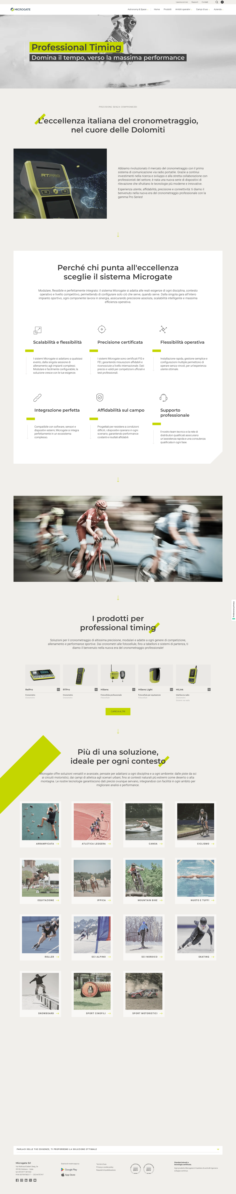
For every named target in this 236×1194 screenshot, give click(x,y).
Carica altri (118, 711)
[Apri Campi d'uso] (209, 9)
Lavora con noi (182, 2)
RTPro (66, 689)
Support (195, 2)
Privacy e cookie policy (104, 1167)
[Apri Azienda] (222, 9)
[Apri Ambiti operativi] (191, 9)
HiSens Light (145, 689)
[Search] (217, 2)
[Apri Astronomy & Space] (147, 9)
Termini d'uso (101, 1164)
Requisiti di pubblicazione (106, 1170)
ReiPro (29, 689)
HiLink (179, 689)
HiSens (104, 689)
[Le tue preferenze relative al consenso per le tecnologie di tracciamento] (233, 610)
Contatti (205, 2)
